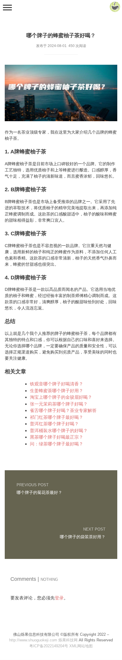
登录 (59, 597)
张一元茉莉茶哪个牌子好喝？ (59, 403)
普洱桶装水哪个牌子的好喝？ (59, 430)
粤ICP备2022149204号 (48, 646)
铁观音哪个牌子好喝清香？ (56, 383)
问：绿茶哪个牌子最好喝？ (56, 443)
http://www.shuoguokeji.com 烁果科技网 (43, 640)
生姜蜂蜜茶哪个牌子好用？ (56, 390)
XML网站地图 (81, 646)
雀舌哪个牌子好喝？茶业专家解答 (63, 410)
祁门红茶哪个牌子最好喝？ (56, 417)
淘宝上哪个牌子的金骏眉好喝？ (61, 397)
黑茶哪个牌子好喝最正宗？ (56, 437)
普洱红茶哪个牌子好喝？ (54, 423)
